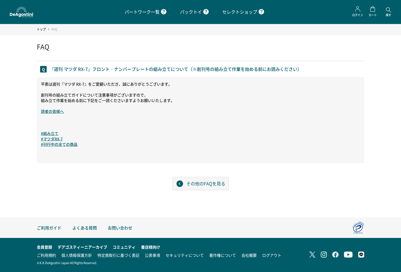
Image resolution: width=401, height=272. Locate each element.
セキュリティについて (185, 255)
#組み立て (49, 133)
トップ (41, 29)
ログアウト (271, 255)
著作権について (222, 255)
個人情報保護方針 (76, 255)
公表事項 (152, 255)
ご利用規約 (46, 255)
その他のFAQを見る (205, 183)
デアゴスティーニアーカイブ (82, 247)
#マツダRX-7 (52, 138)
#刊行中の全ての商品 (59, 144)
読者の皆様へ (52, 111)
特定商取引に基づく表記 (118, 255)
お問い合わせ (120, 228)
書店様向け (150, 247)
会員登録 (44, 247)
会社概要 (249, 255)
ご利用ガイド (49, 228)
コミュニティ (124, 247)
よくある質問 (84, 228)
